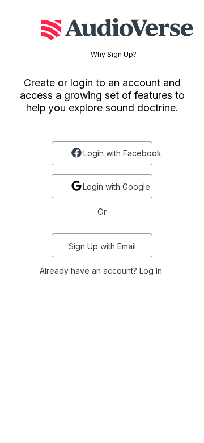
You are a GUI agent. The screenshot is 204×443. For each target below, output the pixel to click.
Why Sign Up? (114, 54)
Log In (150, 270)
